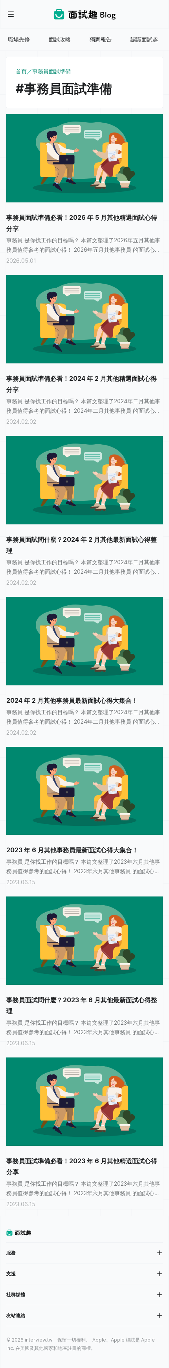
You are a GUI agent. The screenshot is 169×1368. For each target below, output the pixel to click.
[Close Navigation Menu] (11, 14)
